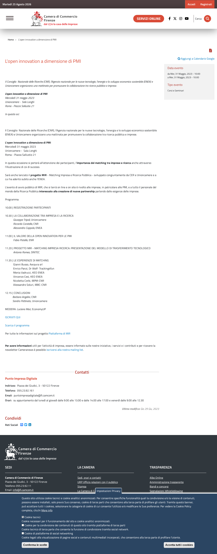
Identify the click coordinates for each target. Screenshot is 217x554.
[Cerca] (207, 18)
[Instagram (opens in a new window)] (181, 18)
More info (46, 510)
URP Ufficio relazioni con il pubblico (97, 482)
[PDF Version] (210, 50)
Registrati (206, 4)
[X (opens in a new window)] (175, 18)
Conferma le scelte (35, 545)
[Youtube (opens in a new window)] (187, 18)
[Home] (54, 18)
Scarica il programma (17, 325)
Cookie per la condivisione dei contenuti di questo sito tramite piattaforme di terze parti (75, 525)
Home (11, 39)
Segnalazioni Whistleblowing (166, 491)
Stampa (81, 486)
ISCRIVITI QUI (12, 317)
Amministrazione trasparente (167, 482)
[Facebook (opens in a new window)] (170, 18)
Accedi (191, 4)
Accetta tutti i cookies (179, 545)
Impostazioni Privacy (108, 491)
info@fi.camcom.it (23, 490)
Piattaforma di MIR (59, 333)
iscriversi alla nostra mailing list (64, 350)
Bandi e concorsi (159, 486)
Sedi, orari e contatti (89, 478)
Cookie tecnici (33, 517)
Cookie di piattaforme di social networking (49, 533)
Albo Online (156, 478)
